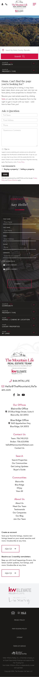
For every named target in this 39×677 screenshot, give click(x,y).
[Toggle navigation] (34, 3)
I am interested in (8, 166)
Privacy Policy (20, 162)
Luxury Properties (11, 326)
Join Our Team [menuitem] (19, 519)
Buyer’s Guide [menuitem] (19, 469)
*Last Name (6, 227)
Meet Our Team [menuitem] (19, 506)
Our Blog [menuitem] (19, 515)
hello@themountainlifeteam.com (19, 444)
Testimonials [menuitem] (19, 509)
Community (7, 64)
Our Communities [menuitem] (19, 463)
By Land (6, 333)
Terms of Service (12, 180)
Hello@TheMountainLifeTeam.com (19, 388)
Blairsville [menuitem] (19, 481)
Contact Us (19, 284)
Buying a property (11, 169)
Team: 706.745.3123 (19, 438)
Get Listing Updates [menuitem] (19, 466)
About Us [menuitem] (19, 503)
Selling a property (27, 169)
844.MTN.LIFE (21, 381)
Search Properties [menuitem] (19, 460)
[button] (19, 56)
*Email (5, 236)
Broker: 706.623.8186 (19, 441)
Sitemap (19, 637)
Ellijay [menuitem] (19, 488)
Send (5, 174)
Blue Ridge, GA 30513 (19, 426)
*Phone (5, 244)
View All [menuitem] (19, 491)
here (3, 99)
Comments (6, 253)
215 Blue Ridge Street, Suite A (21, 411)
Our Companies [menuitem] (19, 512)
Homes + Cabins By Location (16, 320)
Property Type (9, 71)
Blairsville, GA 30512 (19, 414)
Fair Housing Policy (19, 629)
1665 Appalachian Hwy (21, 423)
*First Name (7, 219)
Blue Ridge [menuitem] (19, 484)
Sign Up (8, 573)
